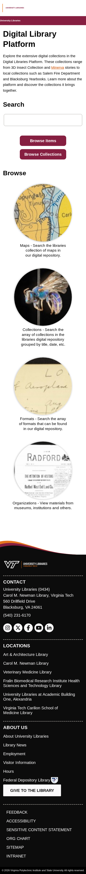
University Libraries (10, 20)
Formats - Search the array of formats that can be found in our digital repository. (43, 424)
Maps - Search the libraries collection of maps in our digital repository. (43, 250)
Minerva (57, 68)
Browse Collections (43, 154)
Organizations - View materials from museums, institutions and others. (43, 505)
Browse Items (43, 141)
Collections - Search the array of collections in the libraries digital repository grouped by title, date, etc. (43, 337)
